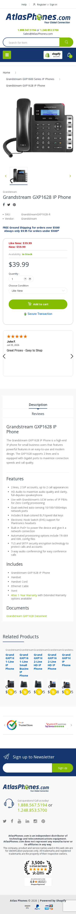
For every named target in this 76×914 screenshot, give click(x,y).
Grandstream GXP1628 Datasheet (26, 616)
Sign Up (62, 768)
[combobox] (38, 42)
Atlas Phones (18, 900)
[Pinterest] (14, 204)
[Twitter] (8, 204)
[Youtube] (19, 821)
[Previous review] (4, 356)
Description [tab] (38, 404)
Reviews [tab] (38, 413)
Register (41, 4)
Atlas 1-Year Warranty (24, 595)
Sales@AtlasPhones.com (38, 33)
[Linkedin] (27, 821)
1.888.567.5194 (27, 30)
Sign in (53, 4)
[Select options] (25, 692)
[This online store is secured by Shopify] (53, 55)
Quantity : (14, 273)
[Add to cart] (11, 692)
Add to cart (40, 304)
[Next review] (72, 356)
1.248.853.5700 (49, 30)
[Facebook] (4, 204)
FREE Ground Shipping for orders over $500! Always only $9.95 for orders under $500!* (31, 229)
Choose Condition (19, 285)
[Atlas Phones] (38, 18)
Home (6, 72)
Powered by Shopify (53, 900)
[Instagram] (35, 821)
